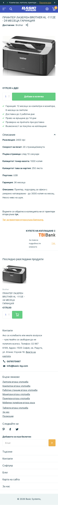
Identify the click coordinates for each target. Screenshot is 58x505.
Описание (8, 134)
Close (10, 9)
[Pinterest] (3, 429)
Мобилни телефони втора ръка (18, 402)
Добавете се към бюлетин (16, 436)
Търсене (7, 451)
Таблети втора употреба (15, 407)
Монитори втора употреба (16, 394)
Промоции (7, 416)
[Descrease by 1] (9, 99)
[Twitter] (17, 429)
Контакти (7, 458)
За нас (5, 412)
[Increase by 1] (9, 94)
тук (16, 214)
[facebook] (10, 429)
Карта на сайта (11, 479)
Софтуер (7, 465)
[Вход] (47, 9)
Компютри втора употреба (16, 386)
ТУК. (54, 243)
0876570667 (14, 361)
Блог (5, 472)
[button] (3, 2)
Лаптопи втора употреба (15, 381)
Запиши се (52, 442)
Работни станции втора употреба (19, 390)
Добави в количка (34, 96)
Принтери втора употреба (16, 398)
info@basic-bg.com (17, 366)
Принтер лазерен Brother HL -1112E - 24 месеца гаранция (13, 298)
